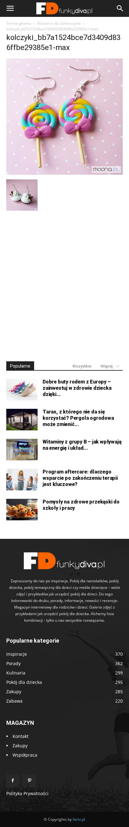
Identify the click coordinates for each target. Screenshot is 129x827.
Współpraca (25, 755)
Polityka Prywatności (27, 793)
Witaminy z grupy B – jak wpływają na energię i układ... (82, 445)
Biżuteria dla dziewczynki (59, 23)
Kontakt (20, 736)
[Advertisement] (64, 283)
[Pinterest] (29, 780)
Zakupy (20, 746)
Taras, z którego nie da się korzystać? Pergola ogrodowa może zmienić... (78, 418)
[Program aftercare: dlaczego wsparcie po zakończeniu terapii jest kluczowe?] (22, 479)
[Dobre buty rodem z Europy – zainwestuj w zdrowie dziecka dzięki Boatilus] (22, 389)
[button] (10, 8)
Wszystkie (81, 366)
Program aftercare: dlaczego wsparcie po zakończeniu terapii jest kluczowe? (80, 478)
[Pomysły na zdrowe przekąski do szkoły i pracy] (22, 509)
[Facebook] (12, 780)
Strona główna (18, 23)
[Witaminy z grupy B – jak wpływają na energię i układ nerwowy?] (22, 449)
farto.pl (79, 819)
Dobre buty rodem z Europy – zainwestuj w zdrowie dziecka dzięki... (77, 388)
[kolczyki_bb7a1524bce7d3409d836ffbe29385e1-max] (64, 173)
